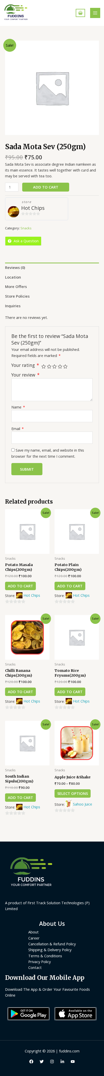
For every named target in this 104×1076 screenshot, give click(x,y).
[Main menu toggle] (95, 13)
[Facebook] (31, 1062)
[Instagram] (52, 1062)
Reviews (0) (15, 267)
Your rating (25, 365)
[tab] (52, 267)
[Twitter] (42, 1062)
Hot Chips (33, 208)
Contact (35, 967)
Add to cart (45, 187)
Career (34, 938)
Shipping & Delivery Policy (49, 949)
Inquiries (12, 305)
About (33, 931)
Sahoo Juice (82, 804)
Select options (72, 793)
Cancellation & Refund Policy (52, 943)
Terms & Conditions (45, 955)
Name (18, 406)
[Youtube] (73, 1062)
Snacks (26, 228)
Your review (25, 375)
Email (17, 428)
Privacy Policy (39, 961)
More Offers (16, 286)
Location (13, 277)
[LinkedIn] (62, 1062)
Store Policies (17, 296)
